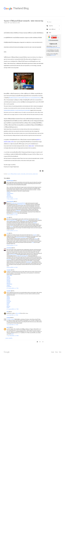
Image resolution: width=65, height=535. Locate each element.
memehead (9, 247)
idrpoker (8, 298)
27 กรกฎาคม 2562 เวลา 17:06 (12, 288)
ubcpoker (35, 234)
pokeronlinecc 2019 (22, 204)
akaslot (12, 333)
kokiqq (8, 307)
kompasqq (9, 301)
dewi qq (36, 238)
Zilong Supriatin (10, 201)
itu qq (33, 242)
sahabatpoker (9, 284)
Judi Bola (8, 192)
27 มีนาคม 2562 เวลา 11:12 (12, 230)
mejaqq (8, 276)
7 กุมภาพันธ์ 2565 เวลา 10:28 (12, 324)
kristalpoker (9, 286)
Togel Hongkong (10, 193)
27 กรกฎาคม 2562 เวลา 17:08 (12, 309)
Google (52, 352)
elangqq (8, 302)
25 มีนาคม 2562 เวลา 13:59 (12, 214)
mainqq (8, 297)
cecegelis (9, 269)
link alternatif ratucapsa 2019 (22, 255)
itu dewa (11, 226)
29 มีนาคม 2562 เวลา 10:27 (12, 245)
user (8, 217)
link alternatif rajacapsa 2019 (21, 237)
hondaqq (8, 281)
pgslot (8, 327)
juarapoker (9, 259)
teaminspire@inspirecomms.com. (53, 47)
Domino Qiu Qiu (10, 197)
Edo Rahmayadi (10, 180)
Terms (60, 352)
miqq (8, 304)
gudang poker (29, 261)
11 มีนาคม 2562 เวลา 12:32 (12, 198)
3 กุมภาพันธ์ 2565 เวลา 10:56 (12, 315)
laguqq (8, 296)
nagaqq (8, 285)
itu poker (35, 222)
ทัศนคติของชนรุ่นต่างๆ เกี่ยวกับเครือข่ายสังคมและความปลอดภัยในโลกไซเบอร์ (25, 97)
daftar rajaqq (9, 275)
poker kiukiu (15, 213)
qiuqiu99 (8, 279)
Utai (8, 311)
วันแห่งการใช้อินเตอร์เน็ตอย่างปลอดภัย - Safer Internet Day (23, 21)
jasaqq (8, 303)
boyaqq (8, 299)
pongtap (8, 317)
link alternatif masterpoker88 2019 (18, 203)
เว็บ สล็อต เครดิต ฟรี (11, 319)
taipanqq (8, 280)
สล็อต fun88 (17, 313)
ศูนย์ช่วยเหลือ (53, 55)
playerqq (8, 306)
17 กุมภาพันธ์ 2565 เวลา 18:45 (13, 335)
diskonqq (8, 277)
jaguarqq (8, 282)
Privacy (56, 352)
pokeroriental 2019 (12, 254)
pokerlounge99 (25, 220)
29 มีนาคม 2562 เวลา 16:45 (12, 267)
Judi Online (9, 195)
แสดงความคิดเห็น (8, 338)
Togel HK (8, 194)
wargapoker (18, 210)
